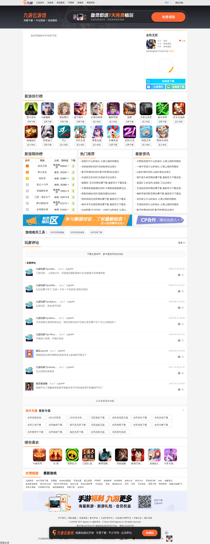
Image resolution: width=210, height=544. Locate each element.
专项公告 (138, 518)
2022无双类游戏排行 (56, 418)
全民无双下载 (96, 232)
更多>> (181, 242)
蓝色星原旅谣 (31, 484)
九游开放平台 (107, 518)
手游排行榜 (151, 481)
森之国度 (88, 481)
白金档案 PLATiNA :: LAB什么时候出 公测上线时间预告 (106, 209)
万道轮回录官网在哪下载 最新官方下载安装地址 (161, 188)
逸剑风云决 (117, 484)
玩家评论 (32, 243)
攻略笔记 (168, 481)
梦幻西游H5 (42, 203)
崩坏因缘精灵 (58, 487)
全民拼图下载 (119, 424)
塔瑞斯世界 (42, 191)
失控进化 (142, 484)
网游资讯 (91, 2)
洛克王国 (42, 166)
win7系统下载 (42, 481)
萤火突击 (42, 172)
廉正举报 (148, 518)
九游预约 (158, 86)
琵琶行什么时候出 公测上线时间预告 (100, 161)
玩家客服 (83, 518)
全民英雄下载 (55, 432)
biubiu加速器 (65, 481)
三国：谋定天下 (42, 197)
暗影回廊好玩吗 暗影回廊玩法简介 (99, 193)
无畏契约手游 (44, 487)
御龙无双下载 (77, 432)
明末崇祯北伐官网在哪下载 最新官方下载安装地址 (106, 199)
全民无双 (152, 35)
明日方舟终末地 (61, 484)
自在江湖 (74, 484)
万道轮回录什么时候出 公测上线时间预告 (158, 204)
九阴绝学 (29, 481)
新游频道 (61, 2)
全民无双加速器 (77, 232)
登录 (167, 2)
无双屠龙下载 (98, 417)
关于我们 (62, 518)
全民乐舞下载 (161, 424)
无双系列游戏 (119, 432)
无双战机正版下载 (99, 425)
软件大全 (139, 481)
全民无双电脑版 (57, 232)
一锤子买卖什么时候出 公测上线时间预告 (158, 166)
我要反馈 (4, 542)
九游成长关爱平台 (123, 518)
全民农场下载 (161, 417)
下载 (73, 166)
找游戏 (50, 2)
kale (160, 481)
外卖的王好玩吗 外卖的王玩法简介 (99, 177)
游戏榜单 (108, 481)
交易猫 (54, 481)
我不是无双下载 (78, 424)
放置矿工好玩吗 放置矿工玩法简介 (154, 182)
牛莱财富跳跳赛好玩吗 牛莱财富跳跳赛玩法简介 (106, 188)
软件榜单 (118, 481)
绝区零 (42, 178)
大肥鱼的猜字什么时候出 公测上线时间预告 (159, 161)
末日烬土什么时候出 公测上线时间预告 (156, 199)
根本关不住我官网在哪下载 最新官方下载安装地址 (106, 204)
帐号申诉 (94, 518)
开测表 (71, 2)
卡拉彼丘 (99, 484)
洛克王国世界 (87, 484)
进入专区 (97, 122)
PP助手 (97, 481)
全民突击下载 (140, 417)
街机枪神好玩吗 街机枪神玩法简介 (99, 166)
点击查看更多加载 (105, 401)
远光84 (80, 487)
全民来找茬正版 (120, 417)
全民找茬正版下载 (99, 432)
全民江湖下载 (34, 424)
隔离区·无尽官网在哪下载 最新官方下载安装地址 (106, 182)
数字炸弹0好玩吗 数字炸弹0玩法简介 (100, 172)
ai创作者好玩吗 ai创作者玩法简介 (154, 172)
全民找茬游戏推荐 (35, 418)
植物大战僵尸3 (175, 484)
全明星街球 (42, 209)
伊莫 (108, 484)
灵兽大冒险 (30, 487)
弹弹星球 (163, 484)
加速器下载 (168, 81)
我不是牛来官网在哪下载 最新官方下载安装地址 (161, 177)
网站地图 (72, 518)
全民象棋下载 (55, 424)
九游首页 (40, 2)
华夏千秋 (71, 487)
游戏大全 (129, 481)
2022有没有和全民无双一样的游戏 (78, 418)
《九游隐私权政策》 (45, 538)
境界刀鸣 (152, 484)
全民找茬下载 (140, 424)
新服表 (80, 2)
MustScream (45, 484)
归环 (133, 484)
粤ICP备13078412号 (85, 526)
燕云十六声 (42, 184)
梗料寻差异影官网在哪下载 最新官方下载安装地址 (161, 193)
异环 (127, 484)
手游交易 (77, 481)
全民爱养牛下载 (35, 432)
